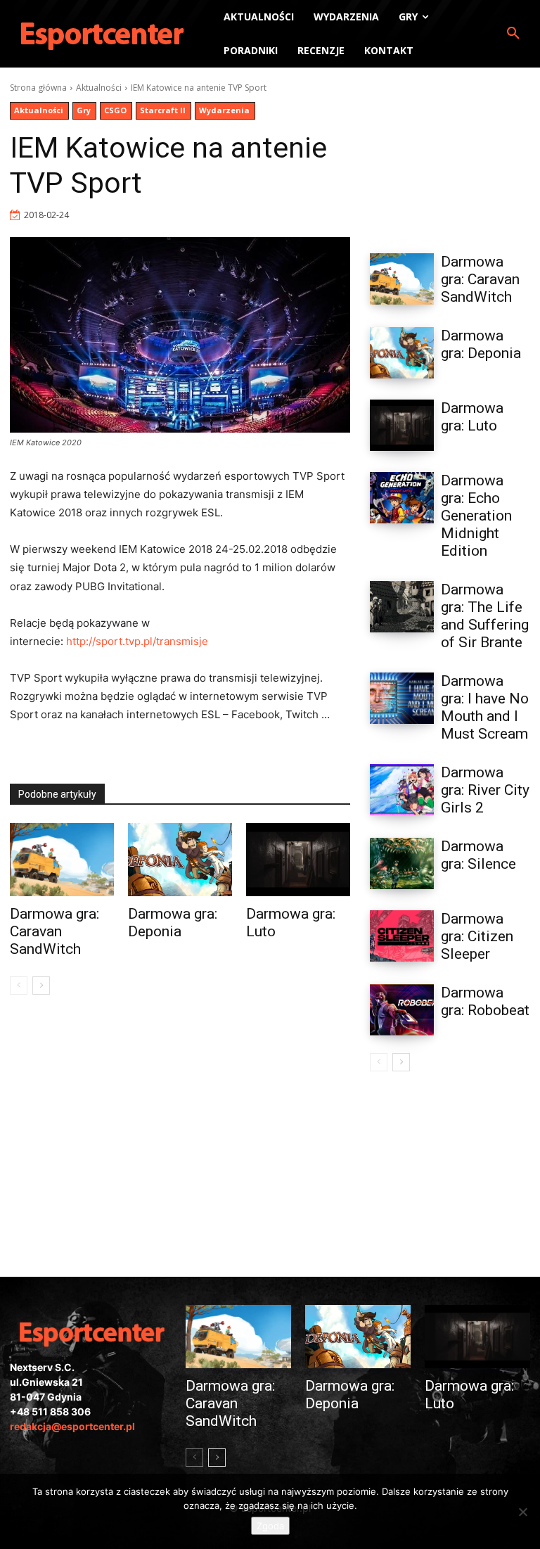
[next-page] (41, 985)
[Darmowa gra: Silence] (402, 863)
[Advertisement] (450, 152)
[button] (513, 34)
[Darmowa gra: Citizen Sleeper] (402, 936)
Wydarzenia (224, 110)
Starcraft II (163, 110)
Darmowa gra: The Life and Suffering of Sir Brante (485, 616)
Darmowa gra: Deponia (172, 922)
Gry (84, 110)
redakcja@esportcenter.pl (72, 1426)
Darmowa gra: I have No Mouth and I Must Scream (485, 707)
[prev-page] (18, 985)
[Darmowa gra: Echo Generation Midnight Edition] (402, 497)
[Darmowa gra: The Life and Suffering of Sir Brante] (402, 606)
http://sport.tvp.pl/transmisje (137, 641)
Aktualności (99, 88)
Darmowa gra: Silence (478, 855)
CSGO (115, 110)
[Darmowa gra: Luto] (298, 859)
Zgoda (270, 1525)
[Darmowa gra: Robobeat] (402, 1009)
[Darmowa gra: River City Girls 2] (402, 789)
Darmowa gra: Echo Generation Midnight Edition (476, 515)
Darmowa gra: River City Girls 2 (485, 790)
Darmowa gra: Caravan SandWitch (54, 931)
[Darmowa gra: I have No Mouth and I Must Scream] (402, 698)
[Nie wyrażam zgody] (522, 1512)
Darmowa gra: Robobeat (485, 1001)
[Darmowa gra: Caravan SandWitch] (62, 859)
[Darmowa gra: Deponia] (180, 859)
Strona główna (38, 88)
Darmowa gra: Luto (472, 417)
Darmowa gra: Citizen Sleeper (477, 936)
